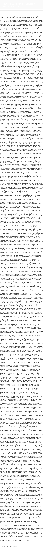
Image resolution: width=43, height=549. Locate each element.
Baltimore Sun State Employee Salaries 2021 (26, 539)
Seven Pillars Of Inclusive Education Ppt (8, 539)
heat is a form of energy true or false (19, 5)
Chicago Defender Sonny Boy (18, 540)
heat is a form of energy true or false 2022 (9, 546)
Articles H (27, 540)
